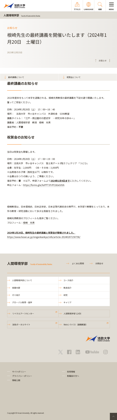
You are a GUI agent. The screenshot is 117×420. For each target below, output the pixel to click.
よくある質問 (78, 263)
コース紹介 (68, 280)
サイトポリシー (19, 371)
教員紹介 (67, 287)
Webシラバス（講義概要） (76, 324)
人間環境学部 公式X (72, 313)
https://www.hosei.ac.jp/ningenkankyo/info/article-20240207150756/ (43, 237)
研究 (65, 295)
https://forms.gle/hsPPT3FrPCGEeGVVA (43, 185)
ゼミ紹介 (16, 295)
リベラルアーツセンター (23, 313)
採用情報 (71, 371)
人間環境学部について (22, 280)
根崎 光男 (29, 222)
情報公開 (16, 380)
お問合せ (99, 263)
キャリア (67, 302)
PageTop (113, 416)
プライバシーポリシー (22, 375)
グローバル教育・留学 (22, 302)
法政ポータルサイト (21, 324)
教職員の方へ (73, 375)
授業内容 (16, 287)
